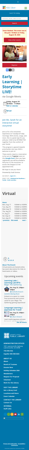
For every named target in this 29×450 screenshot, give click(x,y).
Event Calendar (9, 396)
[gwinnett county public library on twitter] (8, 414)
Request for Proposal (11, 377)
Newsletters (8, 374)
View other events (14, 40)
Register (14, 65)
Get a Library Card (10, 390)
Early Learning (11, 180)
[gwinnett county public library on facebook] (5, 414)
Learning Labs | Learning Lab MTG (13, 282)
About (6, 361)
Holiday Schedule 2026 (11, 370)
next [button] (24, 220)
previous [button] (6, 220)
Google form (10, 158)
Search (14, 23)
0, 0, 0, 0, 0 (11, 259)
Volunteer (7, 380)
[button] (25, 8)
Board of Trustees (10, 364)
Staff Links (7, 409)
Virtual (8, 111)
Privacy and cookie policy (10, 443)
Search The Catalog (14, 13)
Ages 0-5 (12, 176)
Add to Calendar (12, 106)
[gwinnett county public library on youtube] (15, 414)
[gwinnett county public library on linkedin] (18, 414)
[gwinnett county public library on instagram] (12, 414)
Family (4, 180)
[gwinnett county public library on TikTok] (22, 414)
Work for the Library (11, 383)
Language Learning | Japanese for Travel (13, 308)
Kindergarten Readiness (18, 178)
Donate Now (8, 367)
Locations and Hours (11, 393)
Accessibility (21, 443)
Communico (14, 445)
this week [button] (14, 220)
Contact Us (8, 402)
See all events (22, 322)
